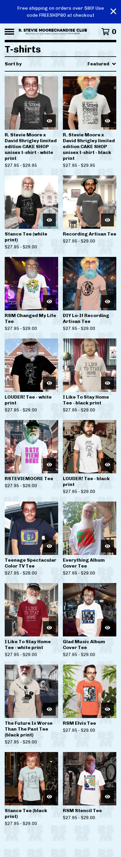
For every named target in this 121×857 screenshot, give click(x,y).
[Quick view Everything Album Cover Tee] (107, 546)
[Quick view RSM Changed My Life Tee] (49, 301)
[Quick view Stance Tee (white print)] (49, 220)
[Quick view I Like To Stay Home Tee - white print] (49, 627)
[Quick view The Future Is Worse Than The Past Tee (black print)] (49, 709)
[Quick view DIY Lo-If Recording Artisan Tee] (107, 301)
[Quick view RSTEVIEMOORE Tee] (49, 464)
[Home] (53, 32)
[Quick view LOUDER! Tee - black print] (107, 464)
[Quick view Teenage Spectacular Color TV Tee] (49, 546)
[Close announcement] (113, 12)
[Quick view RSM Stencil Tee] (107, 796)
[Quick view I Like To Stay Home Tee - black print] (107, 383)
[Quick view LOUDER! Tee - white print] (49, 383)
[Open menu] (9, 31)
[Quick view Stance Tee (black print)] (49, 796)
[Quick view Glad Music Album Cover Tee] (107, 627)
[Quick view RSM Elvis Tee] (107, 709)
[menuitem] (60, 64)
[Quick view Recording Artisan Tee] (107, 220)
